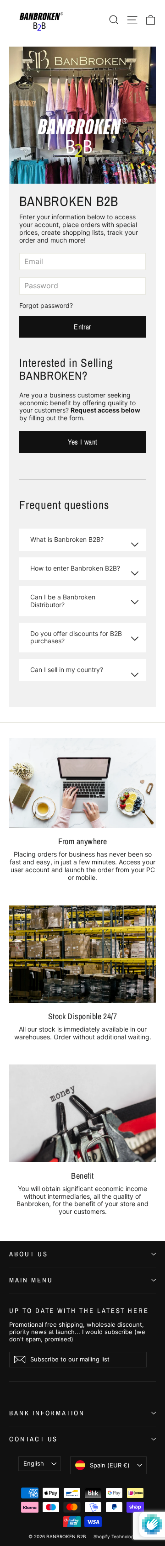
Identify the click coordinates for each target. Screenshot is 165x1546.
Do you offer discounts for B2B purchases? (76, 637)
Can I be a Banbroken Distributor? (62, 601)
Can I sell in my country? (66, 669)
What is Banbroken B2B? (67, 539)
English (33, 1463)
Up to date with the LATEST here (79, 1310)
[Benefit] (82, 1113)
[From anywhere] (82, 783)
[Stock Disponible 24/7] (82, 954)
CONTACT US (33, 1439)
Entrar (82, 327)
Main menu (31, 1280)
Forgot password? (46, 305)
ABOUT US (28, 1254)
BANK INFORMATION (47, 1413)
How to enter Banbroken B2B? (75, 568)
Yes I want (83, 442)
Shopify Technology (115, 1536)
